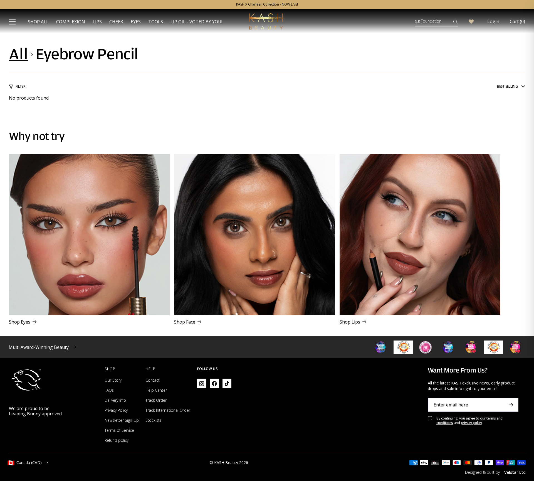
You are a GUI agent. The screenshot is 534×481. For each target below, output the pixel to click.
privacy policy (471, 422)
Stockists (153, 420)
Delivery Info (115, 400)
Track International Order (167, 410)
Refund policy (116, 440)
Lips (97, 22)
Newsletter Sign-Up (122, 420)
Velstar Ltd (515, 472)
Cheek (116, 22)
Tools (155, 22)
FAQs (109, 390)
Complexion (70, 22)
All (18, 54)
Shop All (38, 22)
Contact (152, 380)
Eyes (136, 22)
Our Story (113, 380)
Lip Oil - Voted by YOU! (196, 22)
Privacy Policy (116, 410)
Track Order (156, 400)
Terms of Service (119, 430)
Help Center (156, 390)
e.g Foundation (428, 21)
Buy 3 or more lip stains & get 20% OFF (267, 4)
